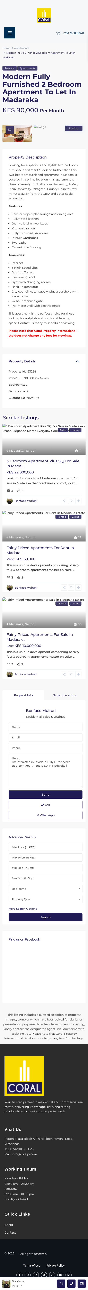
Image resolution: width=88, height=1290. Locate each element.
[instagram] (68, 1275)
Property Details (22, 361)
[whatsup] (28, 1275)
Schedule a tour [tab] (65, 695)
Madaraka (16, 450)
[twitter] (44, 1275)
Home (6, 48)
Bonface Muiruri (26, 500)
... (76, 483)
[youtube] (60, 1275)
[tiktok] (36, 1275)
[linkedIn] (52, 1275)
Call (47, 804)
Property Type (21, 899)
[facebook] (19, 1275)
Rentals (10, 68)
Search (46, 917)
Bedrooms (19, 888)
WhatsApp (47, 815)
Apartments (21, 48)
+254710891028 (73, 33)
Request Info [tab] (23, 695)
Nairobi (30, 450)
